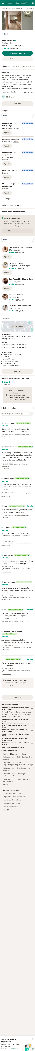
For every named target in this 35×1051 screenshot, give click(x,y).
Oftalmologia (7, 43)
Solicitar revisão (5, 437)
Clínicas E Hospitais (17, 8)
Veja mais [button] (17, 104)
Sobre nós (6, 66)
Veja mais (17, 371)
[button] (16, 128)
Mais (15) (6, 810)
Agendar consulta (18, 53)
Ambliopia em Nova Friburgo (13, 793)
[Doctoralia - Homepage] (3, 3)
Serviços (16, 66)
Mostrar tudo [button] (29, 92)
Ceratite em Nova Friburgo (12, 807)
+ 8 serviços (6, 199)
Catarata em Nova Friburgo (12, 803)
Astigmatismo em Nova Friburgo (14, 797)
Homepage (5, 8)
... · (16, 344)
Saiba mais (14, 1049)
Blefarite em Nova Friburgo (12, 800)
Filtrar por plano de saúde (17, 231)
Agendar (7, 133)
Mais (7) (5, 785)
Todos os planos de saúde (12, 366)
